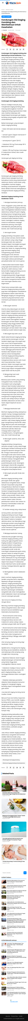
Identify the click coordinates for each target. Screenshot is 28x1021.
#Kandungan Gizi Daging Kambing (11, 760)
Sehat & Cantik (9, 9)
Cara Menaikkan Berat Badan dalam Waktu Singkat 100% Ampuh (16, 978)
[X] (10, 49)
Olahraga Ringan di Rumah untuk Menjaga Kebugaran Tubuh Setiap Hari (16, 927)
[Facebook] (7, 49)
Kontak (20, 1016)
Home (2, 9)
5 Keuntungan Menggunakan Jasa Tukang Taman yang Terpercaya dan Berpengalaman (16, 951)
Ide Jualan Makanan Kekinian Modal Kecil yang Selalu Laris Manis (16, 891)
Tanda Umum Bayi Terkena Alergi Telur (13, 861)
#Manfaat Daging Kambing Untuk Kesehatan (14, 763)
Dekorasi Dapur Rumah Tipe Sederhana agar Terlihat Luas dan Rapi (16, 908)
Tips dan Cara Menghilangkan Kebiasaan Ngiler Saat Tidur (15, 963)
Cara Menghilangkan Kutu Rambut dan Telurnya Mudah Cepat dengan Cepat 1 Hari (16, 994)
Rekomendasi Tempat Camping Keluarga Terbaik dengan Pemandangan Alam (15, 897)
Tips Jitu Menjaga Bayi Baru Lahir (15, 967)
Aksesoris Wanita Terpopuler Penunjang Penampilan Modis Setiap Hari (16, 957)
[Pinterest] (23, 49)
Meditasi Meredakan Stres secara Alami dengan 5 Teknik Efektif (16, 881)
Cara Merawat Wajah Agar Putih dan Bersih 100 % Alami (17, 983)
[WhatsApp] (13, 49)
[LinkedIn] (20, 49)
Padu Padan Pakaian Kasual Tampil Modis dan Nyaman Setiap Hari (16, 886)
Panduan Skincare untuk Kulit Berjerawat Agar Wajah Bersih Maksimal (13, 793)
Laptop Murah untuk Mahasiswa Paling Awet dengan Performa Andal (16, 903)
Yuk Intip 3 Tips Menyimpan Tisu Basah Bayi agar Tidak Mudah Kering (15, 945)
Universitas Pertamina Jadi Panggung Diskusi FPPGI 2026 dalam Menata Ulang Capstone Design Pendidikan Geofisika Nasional (16, 920)
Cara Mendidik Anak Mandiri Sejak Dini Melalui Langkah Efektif (16, 914)
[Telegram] (17, 49)
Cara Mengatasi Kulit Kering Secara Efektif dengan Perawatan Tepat (12, 839)
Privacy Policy (14, 1016)
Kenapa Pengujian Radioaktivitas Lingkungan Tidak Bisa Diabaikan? (16, 973)
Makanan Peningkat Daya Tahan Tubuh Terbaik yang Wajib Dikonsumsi (13, 816)
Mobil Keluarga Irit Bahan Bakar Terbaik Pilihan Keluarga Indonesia (16, 988)
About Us (8, 1016)
